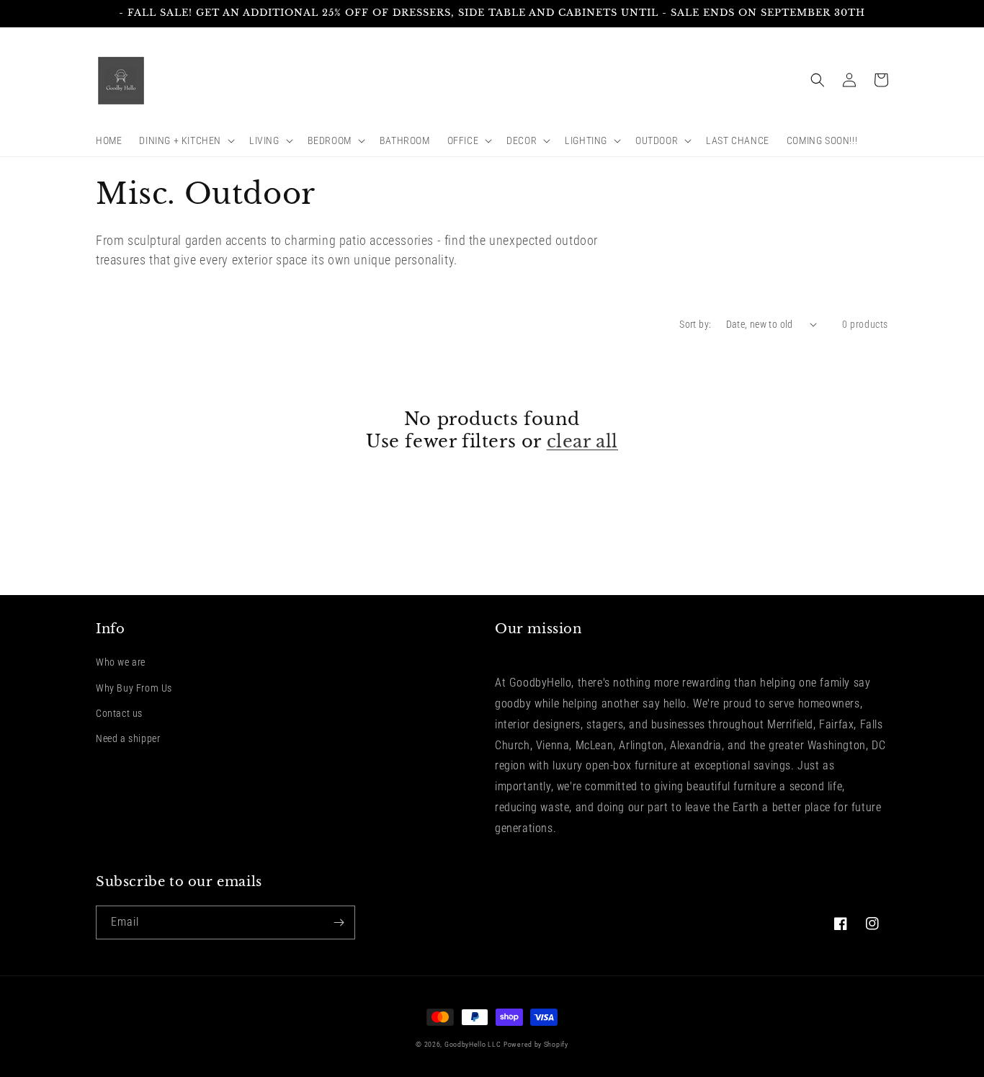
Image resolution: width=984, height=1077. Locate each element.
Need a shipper (128, 738)
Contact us (119, 713)
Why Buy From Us (134, 688)
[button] (185, 140)
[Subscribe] (338, 922)
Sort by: (695, 324)
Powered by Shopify (536, 1044)
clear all (582, 441)
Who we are (121, 662)
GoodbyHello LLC (472, 1044)
